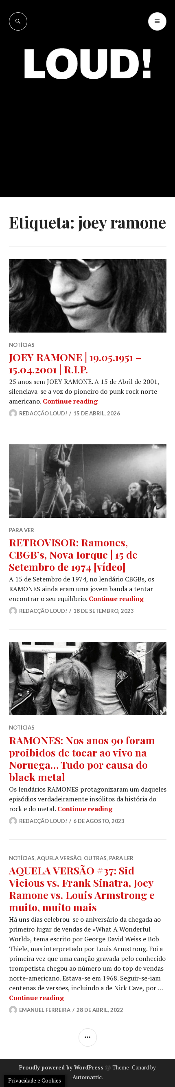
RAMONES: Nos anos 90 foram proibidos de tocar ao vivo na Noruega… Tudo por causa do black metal (82, 758)
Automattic (87, 1077)
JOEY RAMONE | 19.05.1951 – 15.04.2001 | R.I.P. (75, 363)
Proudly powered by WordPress (61, 1067)
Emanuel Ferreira (44, 1010)
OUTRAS (95, 858)
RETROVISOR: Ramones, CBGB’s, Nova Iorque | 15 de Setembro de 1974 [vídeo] (73, 554)
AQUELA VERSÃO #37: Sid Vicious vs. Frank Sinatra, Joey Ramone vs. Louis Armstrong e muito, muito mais (82, 888)
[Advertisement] (87, 132)
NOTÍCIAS (22, 345)
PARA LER (121, 858)
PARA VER (21, 530)
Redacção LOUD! (43, 413)
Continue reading (70, 401)
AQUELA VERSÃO (59, 858)
